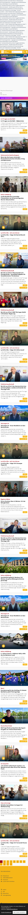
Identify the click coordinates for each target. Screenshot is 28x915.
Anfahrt (4, 889)
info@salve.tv (6, 876)
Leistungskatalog (7, 895)
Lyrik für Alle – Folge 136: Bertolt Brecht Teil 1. (13, 235)
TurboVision (11, 881)
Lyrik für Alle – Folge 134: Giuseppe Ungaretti (11, 464)
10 (4, 864)
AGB (4, 891)
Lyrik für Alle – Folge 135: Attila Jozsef (12, 350)
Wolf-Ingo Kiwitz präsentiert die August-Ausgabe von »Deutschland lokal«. (13, 728)
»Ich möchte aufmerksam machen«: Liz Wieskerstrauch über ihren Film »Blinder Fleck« (13, 767)
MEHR (24, 130)
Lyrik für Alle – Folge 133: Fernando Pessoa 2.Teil (14, 843)
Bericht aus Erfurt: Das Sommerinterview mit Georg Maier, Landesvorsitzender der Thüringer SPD (13, 387)
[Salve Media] (14, 57)
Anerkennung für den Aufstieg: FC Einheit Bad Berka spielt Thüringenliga (13, 691)
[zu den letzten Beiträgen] (11, 864)
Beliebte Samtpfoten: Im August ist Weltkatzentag (12, 805)
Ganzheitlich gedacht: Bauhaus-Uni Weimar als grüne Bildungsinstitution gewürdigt (12, 579)
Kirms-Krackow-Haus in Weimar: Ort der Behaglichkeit (13, 502)
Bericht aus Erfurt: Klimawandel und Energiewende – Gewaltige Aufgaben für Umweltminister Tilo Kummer (13, 274)
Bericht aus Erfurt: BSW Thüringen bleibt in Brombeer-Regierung (13, 313)
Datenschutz (6, 893)
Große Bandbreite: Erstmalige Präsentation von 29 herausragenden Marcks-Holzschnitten (12, 198)
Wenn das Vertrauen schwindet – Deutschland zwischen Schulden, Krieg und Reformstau (13, 158)
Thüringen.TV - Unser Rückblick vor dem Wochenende (13, 426)
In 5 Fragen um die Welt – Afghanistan (12, 121)
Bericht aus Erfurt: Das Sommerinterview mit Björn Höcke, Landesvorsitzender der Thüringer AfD (13, 539)
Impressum (5, 879)
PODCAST (22, 132)
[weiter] (7, 864)
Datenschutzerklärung (12, 909)
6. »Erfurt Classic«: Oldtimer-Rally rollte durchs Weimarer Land (13, 654)
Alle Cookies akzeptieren (19, 912)
